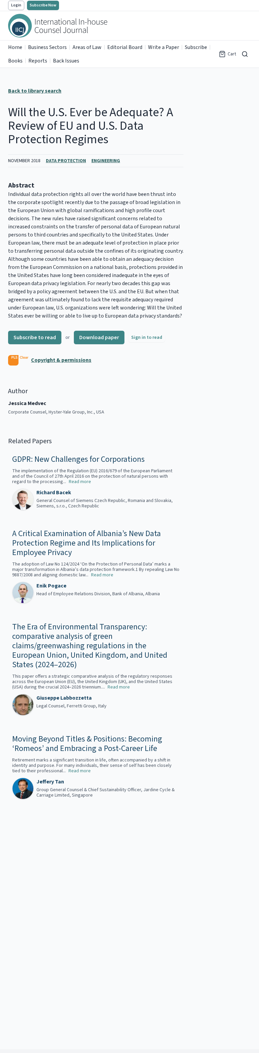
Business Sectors (47, 47)
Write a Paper (163, 47)
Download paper (99, 337)
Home (15, 47)
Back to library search (34, 91)
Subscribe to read (34, 337)
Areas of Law (87, 47)
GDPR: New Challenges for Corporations (78, 459)
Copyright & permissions (61, 360)
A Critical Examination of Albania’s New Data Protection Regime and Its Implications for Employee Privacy (86, 543)
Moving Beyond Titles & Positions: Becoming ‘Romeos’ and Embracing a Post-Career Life (87, 743)
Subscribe (196, 47)
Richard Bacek (53, 492)
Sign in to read (146, 337)
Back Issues (66, 61)
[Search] (245, 54)
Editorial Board (124, 47)
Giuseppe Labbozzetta (64, 698)
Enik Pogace (51, 586)
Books (15, 61)
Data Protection (66, 160)
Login (16, 5)
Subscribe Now (43, 5)
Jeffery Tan (50, 781)
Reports (37, 61)
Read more (80, 481)
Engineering (105, 160)
